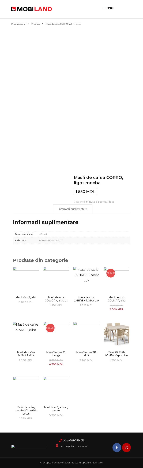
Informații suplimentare (72, 209)
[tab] (72, 209)
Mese (110, 201)
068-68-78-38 (73, 440)
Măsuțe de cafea (96, 201)
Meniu (110, 8)
